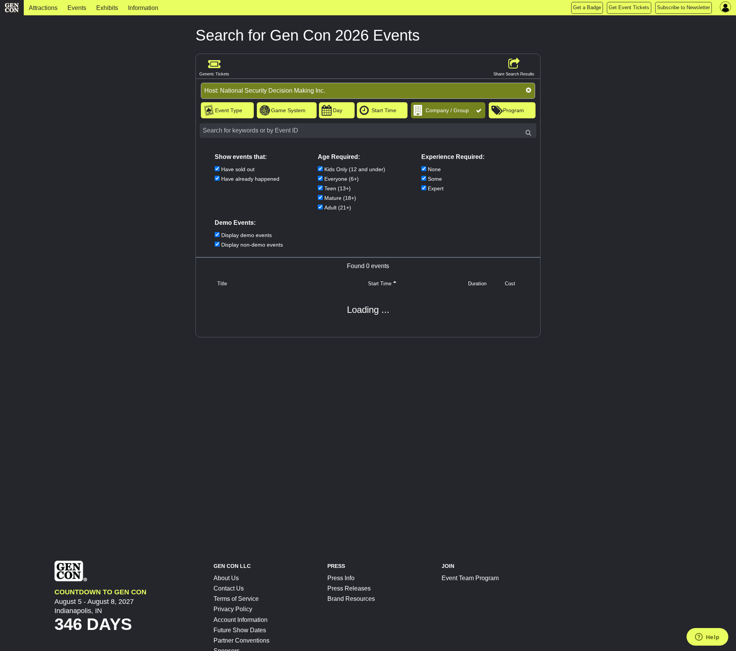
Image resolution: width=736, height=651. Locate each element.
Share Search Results (513, 74)
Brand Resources (351, 598)
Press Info (341, 578)
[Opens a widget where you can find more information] (707, 637)
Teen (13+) (337, 188)
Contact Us (229, 588)
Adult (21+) (337, 207)
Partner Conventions (241, 640)
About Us (226, 578)
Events (76, 8)
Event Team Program (470, 578)
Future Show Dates (240, 630)
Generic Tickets (214, 74)
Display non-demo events (252, 245)
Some (435, 179)
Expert (436, 188)
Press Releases (349, 588)
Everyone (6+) (341, 179)
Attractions (43, 8)
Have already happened (250, 179)
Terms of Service (236, 598)
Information (143, 8)
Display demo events (246, 235)
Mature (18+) (340, 198)
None (434, 169)
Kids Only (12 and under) (354, 169)
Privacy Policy (233, 609)
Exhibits (107, 8)
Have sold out (238, 169)
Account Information (241, 620)
